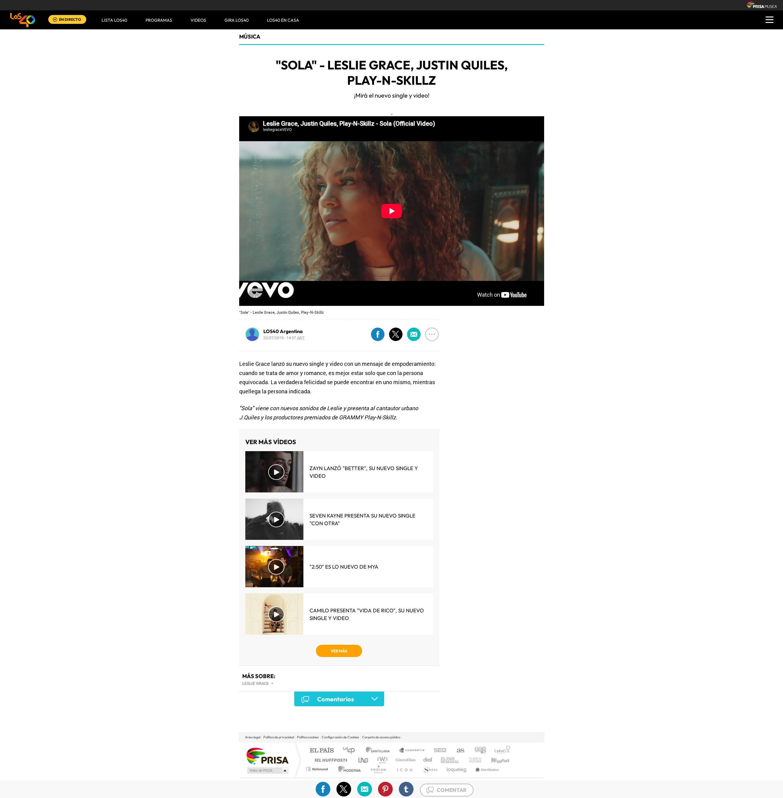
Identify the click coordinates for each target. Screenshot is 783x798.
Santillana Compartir (412, 751)
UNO (364, 760)
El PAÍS (322, 751)
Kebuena (494, 760)
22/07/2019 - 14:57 (284, 337)
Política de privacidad (278, 737)
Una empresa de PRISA (267, 755)
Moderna (348, 769)
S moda (429, 769)
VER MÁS (339, 650)
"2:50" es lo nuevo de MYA (344, 566)
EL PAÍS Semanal (450, 760)
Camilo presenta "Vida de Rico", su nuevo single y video (367, 614)
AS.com (457, 751)
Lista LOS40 (114, 20)
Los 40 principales (351, 751)
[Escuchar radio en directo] (55, 20)
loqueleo (457, 769)
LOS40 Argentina (283, 331)
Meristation (486, 769)
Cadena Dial (428, 760)
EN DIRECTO (70, 19)
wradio (381, 760)
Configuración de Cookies (340, 737)
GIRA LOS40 (237, 20)
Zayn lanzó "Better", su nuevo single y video (364, 472)
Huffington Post (330, 760)
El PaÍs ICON (404, 769)
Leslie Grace (255, 683)
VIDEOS (198, 20)
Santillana (379, 751)
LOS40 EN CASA (283, 20)
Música (249, 36)
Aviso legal (252, 737)
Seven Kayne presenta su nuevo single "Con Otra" (362, 519)
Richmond (318, 769)
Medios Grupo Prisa (267, 770)
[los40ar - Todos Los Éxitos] (22, 19)
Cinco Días (404, 760)
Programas (159, 20)
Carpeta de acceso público (381, 737)
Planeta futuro (473, 760)
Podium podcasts (378, 769)
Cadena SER (438, 751)
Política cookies (308, 737)
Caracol (500, 751)
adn (478, 751)
